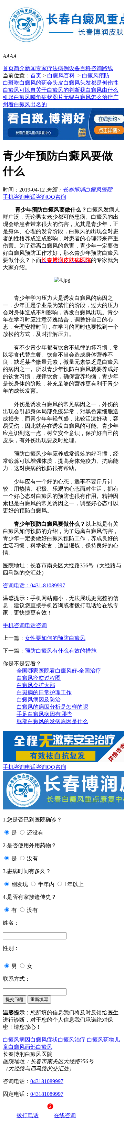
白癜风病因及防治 (39, 699)
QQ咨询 (56, 197)
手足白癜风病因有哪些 (44, 714)
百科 (85, 68)
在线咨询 (65, 1115)
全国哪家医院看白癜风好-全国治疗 (59, 671)
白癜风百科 (61, 75)
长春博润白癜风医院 (87, 190)
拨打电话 (28, 1115)
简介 (19, 68)
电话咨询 (36, 197)
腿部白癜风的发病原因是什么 (52, 721)
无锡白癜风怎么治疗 (88, 97)
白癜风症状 (44, 1040)
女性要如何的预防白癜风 (55, 638)
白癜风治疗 (71, 1040)
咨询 (96, 68)
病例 (63, 68)
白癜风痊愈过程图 (39, 678)
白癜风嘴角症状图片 (38, 97)
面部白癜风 (38, 1047)
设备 (74, 68)
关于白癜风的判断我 (60, 90)
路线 (107, 68)
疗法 (52, 68)
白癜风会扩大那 (36, 685)
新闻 (30, 68)
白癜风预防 (96, 75)
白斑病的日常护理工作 (44, 692)
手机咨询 (14, 197)
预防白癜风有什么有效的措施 (60, 651)
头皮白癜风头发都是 (77, 83)
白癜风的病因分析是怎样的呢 (52, 707)
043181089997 (46, 1081)
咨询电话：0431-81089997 (34, 585)
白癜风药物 (100, 1040)
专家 (41, 68)
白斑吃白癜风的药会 (27, 83)
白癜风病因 (16, 1040)
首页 (8, 68)
